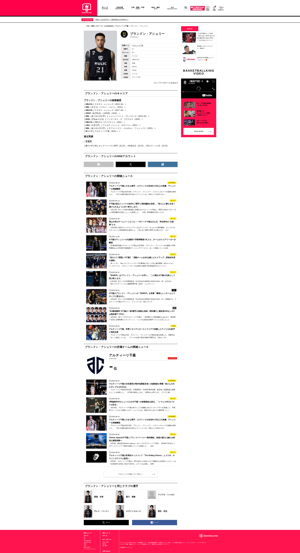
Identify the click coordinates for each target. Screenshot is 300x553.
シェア (156, 522)
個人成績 (105, 545)
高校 (85, 544)
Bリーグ (105, 7)
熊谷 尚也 (162, 511)
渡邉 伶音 (98, 497)
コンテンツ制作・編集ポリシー (128, 544)
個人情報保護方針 (153, 542)
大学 (85, 545)
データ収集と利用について (179, 542)
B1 (84, 537)
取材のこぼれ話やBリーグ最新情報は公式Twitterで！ (112, 19)
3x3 (172, 7)
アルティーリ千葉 (137, 45)
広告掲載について (142, 542)
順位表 (104, 544)
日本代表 (119, 7)
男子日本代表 (87, 540)
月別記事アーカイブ (125, 547)
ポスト (108, 522)
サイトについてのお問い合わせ (128, 542)
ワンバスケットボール (90, 549)
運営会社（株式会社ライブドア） (160, 544)
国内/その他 (87, 547)
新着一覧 (86, 535)
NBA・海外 (155, 7)
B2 (84, 539)
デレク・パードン (101, 511)
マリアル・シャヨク (166, 495)
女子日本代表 (87, 542)
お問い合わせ (106, 551)
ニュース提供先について (144, 544)
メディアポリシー (191, 542)
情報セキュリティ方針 (165, 542)
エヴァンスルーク (133, 511)
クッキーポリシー (202, 542)
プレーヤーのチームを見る (165, 83)
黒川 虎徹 (130, 497)
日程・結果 (105, 542)
